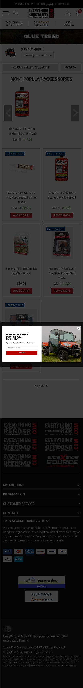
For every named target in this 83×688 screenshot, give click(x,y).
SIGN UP (22, 353)
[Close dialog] (78, 328)
